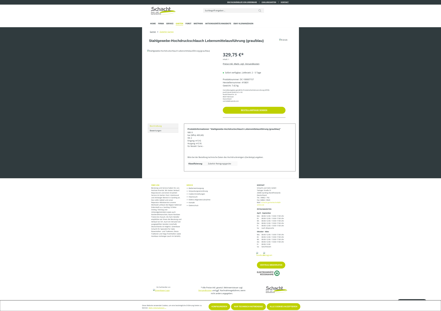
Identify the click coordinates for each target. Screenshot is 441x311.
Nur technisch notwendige (248, 307)
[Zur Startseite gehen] (163, 10)
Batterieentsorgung (196, 188)
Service (190, 185)
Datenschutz (193, 205)
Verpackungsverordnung (198, 191)
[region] (182, 74)
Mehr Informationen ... (157, 308)
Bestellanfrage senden (254, 110)
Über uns (155, 185)
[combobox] (229, 10)
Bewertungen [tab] (155, 130)
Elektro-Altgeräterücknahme (199, 200)
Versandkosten (205, 290)
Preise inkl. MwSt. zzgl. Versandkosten (241, 63)
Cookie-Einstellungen (196, 194)
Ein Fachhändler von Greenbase (242, 2)
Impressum (193, 197)
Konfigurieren (219, 307)
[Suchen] (260, 10)
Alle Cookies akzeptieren (283, 307)
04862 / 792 (265, 197)
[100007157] (182, 74)
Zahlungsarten (269, 2)
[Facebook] (260, 254)
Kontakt (285, 2)
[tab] (163, 126)
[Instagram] (267, 254)
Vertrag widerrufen (271, 265)
